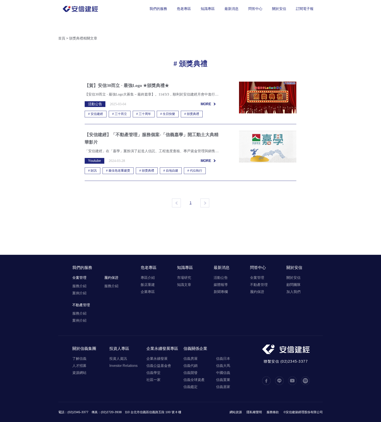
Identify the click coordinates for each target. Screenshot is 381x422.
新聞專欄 (221, 292)
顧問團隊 (293, 285)
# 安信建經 (95, 114)
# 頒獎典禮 (191, 114)
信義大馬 (223, 366)
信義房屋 (190, 358)
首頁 (61, 38)
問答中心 (255, 9)
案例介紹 (79, 293)
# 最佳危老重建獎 (118, 170)
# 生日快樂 (167, 114)
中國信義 (223, 373)
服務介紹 (79, 286)
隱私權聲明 (254, 412)
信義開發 (190, 373)
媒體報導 (221, 285)
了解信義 (79, 358)
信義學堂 (153, 373)
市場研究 (184, 277)
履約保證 (111, 277)
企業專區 (148, 292)
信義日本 (223, 358)
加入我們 (293, 292)
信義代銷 (190, 366)
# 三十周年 (143, 114)
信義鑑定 (190, 387)
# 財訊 (92, 170)
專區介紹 (148, 277)
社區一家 (153, 380)
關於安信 (279, 9)
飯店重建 (148, 285)
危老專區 (184, 9)
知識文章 (184, 285)
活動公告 (221, 277)
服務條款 (273, 412)
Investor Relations (123, 366)
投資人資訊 (118, 358)
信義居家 (223, 387)
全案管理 (79, 277)
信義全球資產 (194, 380)
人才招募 (79, 366)
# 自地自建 (170, 170)
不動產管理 (81, 305)
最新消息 (231, 9)
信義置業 (223, 380)
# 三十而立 (119, 114)
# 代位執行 (194, 170)
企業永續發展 (157, 358)
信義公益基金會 (158, 366)
